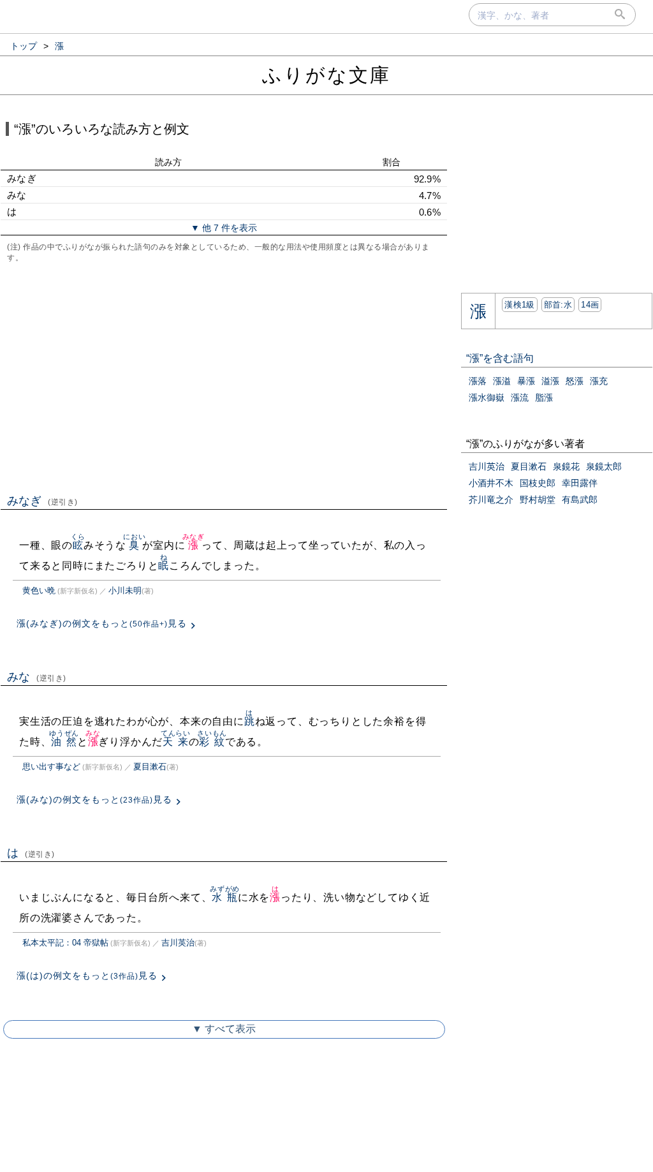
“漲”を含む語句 (500, 358)
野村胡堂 (537, 499)
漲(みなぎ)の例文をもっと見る (102, 623)
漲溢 (502, 381)
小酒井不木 (491, 483)
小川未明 (125, 590)
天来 (176, 741)
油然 (64, 741)
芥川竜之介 (491, 499)
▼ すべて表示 (224, 1028)
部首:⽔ (558, 304)
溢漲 (550, 381)
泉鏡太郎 (604, 466)
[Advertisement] (224, 377)
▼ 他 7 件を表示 (224, 228)
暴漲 (526, 381)
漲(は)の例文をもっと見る (87, 975)
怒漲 (574, 381)
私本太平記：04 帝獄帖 (65, 942)
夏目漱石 (149, 766)
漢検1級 (519, 304)
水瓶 (225, 897)
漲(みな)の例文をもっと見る (94, 799)
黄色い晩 (38, 590)
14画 (590, 304)
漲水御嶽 (486, 397)
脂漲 (544, 397)
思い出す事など (51, 766)
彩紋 (212, 741)
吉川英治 (177, 942)
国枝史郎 (537, 483)
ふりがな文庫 (326, 74)
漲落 (478, 381)
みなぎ (42, 500)
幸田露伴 (580, 483)
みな (36, 677)
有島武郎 (580, 499)
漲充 (599, 381)
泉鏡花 (566, 466)
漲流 (520, 397)
